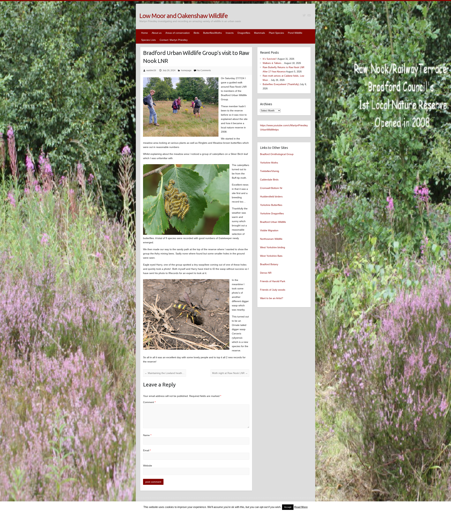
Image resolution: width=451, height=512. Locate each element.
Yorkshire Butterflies (271, 205)
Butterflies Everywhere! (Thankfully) (281, 84)
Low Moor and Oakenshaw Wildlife (183, 15)
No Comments (204, 70)
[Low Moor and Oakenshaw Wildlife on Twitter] (304, 15)
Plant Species (276, 32)
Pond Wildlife (295, 32)
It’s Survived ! (270, 59)
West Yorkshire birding (272, 247)
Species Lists (148, 39)
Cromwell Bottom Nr (271, 188)
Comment (149, 402)
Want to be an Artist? (271, 298)
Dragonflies (243, 32)
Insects (230, 32)
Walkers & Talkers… (273, 63)
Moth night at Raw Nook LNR (230, 373)
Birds (196, 32)
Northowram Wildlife (271, 238)
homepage (186, 70)
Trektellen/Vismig (269, 171)
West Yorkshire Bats (271, 255)
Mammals (259, 32)
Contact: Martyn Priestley (174, 39)
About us (157, 32)
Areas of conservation (177, 32)
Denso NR (265, 272)
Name (147, 435)
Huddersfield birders (271, 196)
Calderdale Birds (269, 179)
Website (147, 465)
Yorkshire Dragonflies (272, 213)
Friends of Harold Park (272, 281)
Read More (301, 506)
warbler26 (151, 70)
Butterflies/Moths (212, 32)
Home (144, 32)
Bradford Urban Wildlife (273, 222)
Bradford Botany (269, 264)
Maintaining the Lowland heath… (164, 373)
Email (147, 450)
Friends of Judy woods (272, 289)
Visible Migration (269, 230)
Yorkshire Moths (269, 162)
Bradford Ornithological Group (277, 154)
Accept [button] (287, 507)
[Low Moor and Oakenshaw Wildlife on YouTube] (309, 15)
